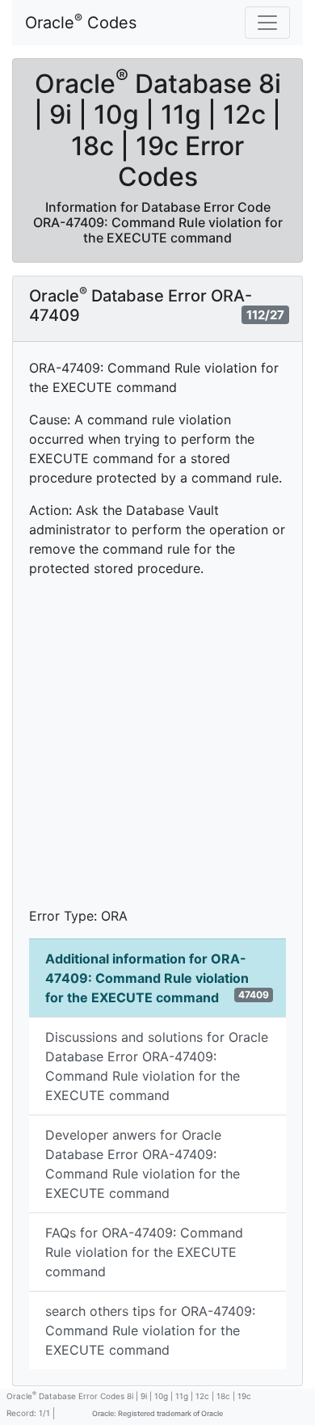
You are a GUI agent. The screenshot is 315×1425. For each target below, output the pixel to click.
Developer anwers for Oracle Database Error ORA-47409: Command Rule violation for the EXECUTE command (142, 1164)
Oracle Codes (80, 22)
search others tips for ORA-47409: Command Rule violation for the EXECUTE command (150, 1330)
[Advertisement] (157, 748)
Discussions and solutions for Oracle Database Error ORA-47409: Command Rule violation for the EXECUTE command (156, 1066)
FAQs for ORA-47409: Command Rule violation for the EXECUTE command (144, 1252)
